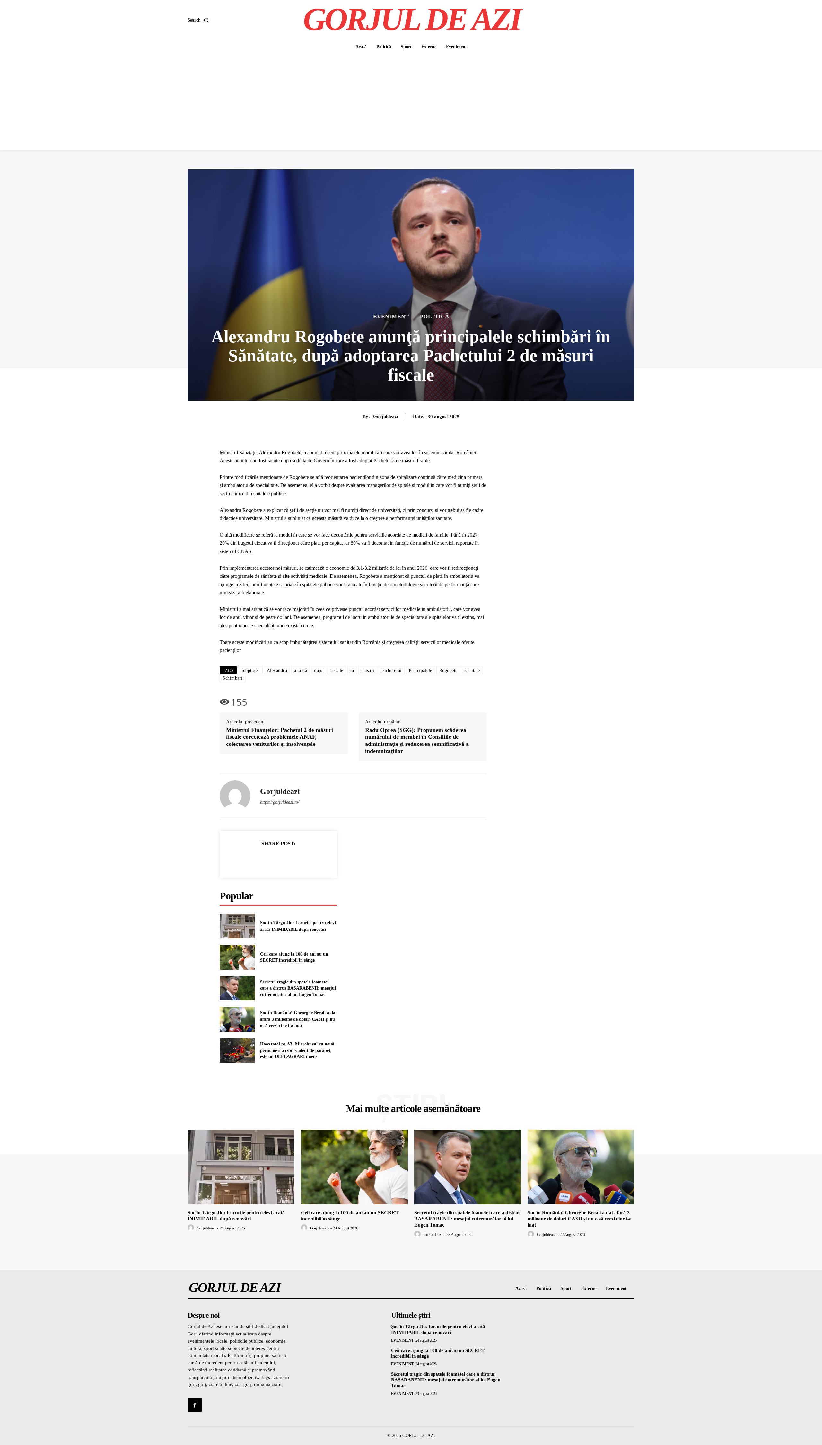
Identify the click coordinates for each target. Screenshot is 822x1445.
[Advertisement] (411, 102)
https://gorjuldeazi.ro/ (279, 802)
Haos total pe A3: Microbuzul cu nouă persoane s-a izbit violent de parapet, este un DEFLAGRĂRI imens (297, 1050)
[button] (200, 20)
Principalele (420, 670)
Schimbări (233, 678)
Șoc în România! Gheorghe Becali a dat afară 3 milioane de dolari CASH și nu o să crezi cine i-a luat (298, 1019)
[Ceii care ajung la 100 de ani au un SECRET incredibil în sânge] (237, 957)
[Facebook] (256, 859)
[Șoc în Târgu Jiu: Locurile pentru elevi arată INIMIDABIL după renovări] (237, 926)
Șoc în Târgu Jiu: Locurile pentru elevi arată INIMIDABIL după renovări (236, 1215)
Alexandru (277, 670)
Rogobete (448, 670)
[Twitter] (271, 859)
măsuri (367, 670)
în (352, 670)
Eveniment (391, 316)
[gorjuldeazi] (235, 795)
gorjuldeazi (385, 416)
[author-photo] (192, 1227)
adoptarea (250, 670)
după (318, 670)
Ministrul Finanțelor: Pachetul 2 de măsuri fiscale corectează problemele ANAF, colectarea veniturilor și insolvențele (279, 737)
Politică (434, 316)
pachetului (391, 670)
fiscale (336, 670)
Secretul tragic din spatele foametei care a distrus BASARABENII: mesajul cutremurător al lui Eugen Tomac (298, 988)
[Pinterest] (285, 859)
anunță (300, 670)
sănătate (472, 670)
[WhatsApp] (300, 859)
